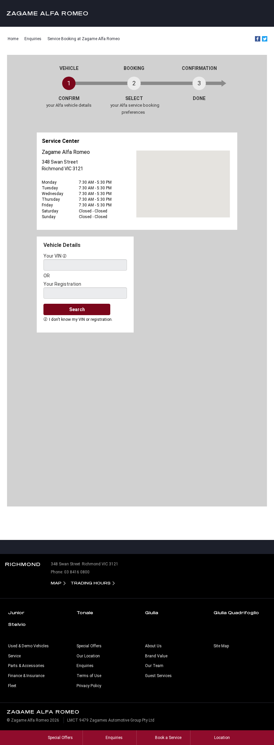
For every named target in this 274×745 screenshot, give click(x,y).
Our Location (88, 656)
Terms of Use (89, 675)
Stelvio (17, 624)
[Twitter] (264, 38)
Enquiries (32, 38)
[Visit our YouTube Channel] (137, 547)
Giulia (151, 612)
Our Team (154, 665)
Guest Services (158, 675)
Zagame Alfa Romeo (47, 13)
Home (13, 38)
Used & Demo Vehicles (28, 646)
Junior (16, 612)
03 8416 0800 (77, 572)
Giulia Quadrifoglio (236, 612)
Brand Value (156, 656)
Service (14, 656)
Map (56, 583)
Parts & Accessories (26, 665)
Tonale (85, 612)
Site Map (221, 646)
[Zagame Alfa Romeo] (137, 13)
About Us (153, 646)
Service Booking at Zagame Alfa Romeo (83, 38)
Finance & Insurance (26, 675)
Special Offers (89, 646)
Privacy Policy (89, 685)
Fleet (12, 685)
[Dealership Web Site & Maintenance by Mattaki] (256, 723)
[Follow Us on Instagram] (123, 547)
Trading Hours (91, 583)
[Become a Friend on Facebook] (151, 547)
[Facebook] (257, 38)
